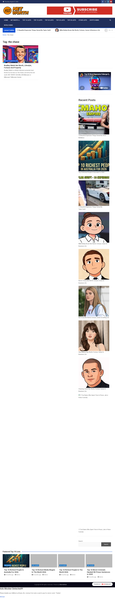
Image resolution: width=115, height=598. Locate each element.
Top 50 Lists (71, 20)
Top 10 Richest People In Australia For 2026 (91, 172)
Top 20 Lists (49, 20)
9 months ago (92, 577)
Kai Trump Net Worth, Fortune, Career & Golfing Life (94, 317)
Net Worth (14, 20)
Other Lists (83, 20)
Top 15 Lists (38, 20)
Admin (18, 574)
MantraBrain (63, 584)
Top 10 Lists (26, 20)
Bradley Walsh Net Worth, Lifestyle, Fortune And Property (18, 66)
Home (6, 20)
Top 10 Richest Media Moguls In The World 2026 (43, 571)
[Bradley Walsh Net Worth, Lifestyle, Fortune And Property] (20, 54)
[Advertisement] (95, 54)
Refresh (2, 597)
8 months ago (9, 574)
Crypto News (94, 20)
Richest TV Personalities (11, 61)
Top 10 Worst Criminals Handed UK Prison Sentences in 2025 (98, 572)
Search (81, 541)
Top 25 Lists (60, 20)
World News (8, 25)
